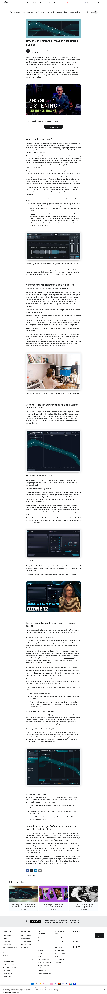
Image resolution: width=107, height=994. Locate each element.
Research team (7, 944)
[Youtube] (79, 947)
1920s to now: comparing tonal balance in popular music (84, 906)
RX (39, 938)
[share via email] (40, 870)
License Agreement (8, 964)
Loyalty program (25, 951)
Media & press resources (10, 947)
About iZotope (7, 935)
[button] (11, 12)
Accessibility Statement (9, 967)
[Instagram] (76, 947)
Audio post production (61, 944)
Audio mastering (28, 12)
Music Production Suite (44, 962)
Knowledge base (25, 938)
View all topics (59, 962)
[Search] (92, 2)
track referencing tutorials (60, 863)
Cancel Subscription (8, 973)
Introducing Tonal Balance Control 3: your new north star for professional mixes (23, 907)
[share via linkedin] (35, 870)
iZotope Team (35, 50)
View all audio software (44, 974)
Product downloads (26, 944)
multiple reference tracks (64, 223)
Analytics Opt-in (7, 976)
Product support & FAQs (27, 960)
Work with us (6, 941)
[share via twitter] (31, 870)
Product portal (24, 947)
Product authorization (27, 935)
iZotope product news (76, 12)
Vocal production (60, 959)
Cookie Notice (7, 956)
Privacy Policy (8, 992)
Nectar (40, 947)
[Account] (98, 2)
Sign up (99, 936)
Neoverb (40, 956)
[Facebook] (74, 947)
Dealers (23, 957)
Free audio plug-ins (26, 941)
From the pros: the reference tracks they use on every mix (53, 906)
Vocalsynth (41, 950)
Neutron (40, 944)
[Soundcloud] (82, 947)
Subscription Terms (8, 970)
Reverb (57, 956)
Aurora (40, 953)
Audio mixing (40, 12)
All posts (17, 12)
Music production (60, 953)
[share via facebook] (27, 870)
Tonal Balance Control (44, 959)
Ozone (50, 50)
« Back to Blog (31, 875)
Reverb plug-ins (42, 970)
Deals (22, 954)
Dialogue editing (62, 12)
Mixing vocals (90, 12)
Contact (5, 938)
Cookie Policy (16, 992)
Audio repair (50, 12)
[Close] (104, 989)
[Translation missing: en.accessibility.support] (95, 2)
